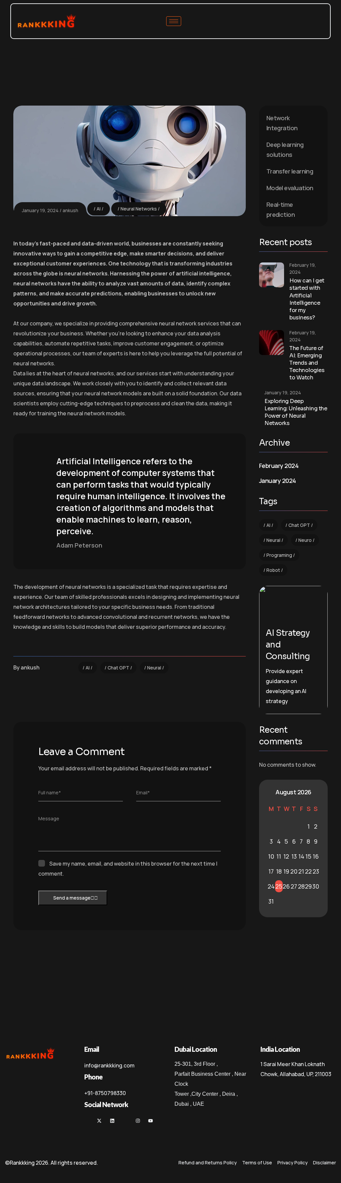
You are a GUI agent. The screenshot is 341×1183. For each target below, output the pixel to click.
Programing (279, 555)
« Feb (269, 792)
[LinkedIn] (244, 670)
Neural (154, 667)
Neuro (305, 540)
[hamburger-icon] (173, 21)
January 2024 (277, 481)
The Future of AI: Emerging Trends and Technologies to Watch (306, 363)
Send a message (72, 898)
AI (99, 208)
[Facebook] (209, 670)
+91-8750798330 (105, 1093)
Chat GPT (118, 667)
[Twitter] (226, 670)
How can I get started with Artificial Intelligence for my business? (306, 299)
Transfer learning (289, 171)
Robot (273, 570)
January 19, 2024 (40, 210)
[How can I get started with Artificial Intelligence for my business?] (271, 274)
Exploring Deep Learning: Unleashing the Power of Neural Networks (295, 412)
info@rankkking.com (109, 1065)
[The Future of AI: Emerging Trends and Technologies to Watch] (271, 342)
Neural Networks (139, 208)
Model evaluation (289, 188)
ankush (70, 210)
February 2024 (278, 466)
